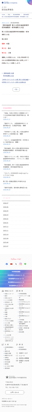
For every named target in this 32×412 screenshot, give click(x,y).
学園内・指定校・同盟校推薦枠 (24, 323)
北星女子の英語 (23, 326)
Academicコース (16, 275)
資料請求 (7, 368)
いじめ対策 (8, 335)
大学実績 (21, 320)
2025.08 (5, 242)
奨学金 (7, 364)
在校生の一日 (8, 302)
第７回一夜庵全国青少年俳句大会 (14, 182)
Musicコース (16, 286)
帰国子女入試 (8, 355)
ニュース (22, 355)
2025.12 (5, 227)
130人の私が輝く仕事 (9, 305)
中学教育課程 (16, 272)
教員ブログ (8, 319)
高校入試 (7, 351)
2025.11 (5, 230)
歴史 (6, 296)
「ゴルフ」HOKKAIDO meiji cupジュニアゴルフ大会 (15, 175)
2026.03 (5, 215)
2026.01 (5, 223)
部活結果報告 (16, 14)
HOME (3, 14)
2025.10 (5, 234)
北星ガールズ (23, 353)
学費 (6, 314)
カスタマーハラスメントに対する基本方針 (9, 339)
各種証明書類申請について (9, 328)
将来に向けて (8, 298)
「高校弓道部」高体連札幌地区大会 (15, 188)
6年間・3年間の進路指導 (24, 329)
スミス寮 (7, 323)
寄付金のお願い (9, 325)
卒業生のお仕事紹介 (9, 309)
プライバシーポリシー (7, 398)
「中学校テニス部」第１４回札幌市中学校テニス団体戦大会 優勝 (16, 134)
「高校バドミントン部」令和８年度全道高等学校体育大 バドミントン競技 (16, 158)
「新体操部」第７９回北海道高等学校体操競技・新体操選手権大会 (16, 167)
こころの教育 (8, 300)
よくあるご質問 (9, 366)
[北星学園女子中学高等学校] (9, 2)
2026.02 (5, 219)
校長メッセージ (9, 294)
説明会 (7, 357)
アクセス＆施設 (9, 321)
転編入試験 (8, 353)
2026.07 (5, 203)
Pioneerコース (16, 279)
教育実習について (9, 332)
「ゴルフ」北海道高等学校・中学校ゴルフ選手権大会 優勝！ (16, 142)
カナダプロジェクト (24, 302)
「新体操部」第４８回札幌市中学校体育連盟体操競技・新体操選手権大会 (16, 150)
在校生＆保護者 (24, 358)
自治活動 (21, 332)
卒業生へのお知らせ (24, 361)
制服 (6, 312)
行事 (6, 316)
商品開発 (21, 300)
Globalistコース (16, 282)
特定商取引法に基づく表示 (8, 401)
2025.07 (5, 246)
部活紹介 (21, 347)
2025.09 (5, 238)
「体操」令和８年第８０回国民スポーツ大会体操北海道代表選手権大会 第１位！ (16, 116)
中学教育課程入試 (9, 348)
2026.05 (5, 211)
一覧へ (16, 89)
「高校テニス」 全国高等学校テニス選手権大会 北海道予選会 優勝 (15, 125)
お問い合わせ (14, 392)
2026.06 (5, 207)
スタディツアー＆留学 (24, 296)
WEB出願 (7, 362)
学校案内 (7, 360)
